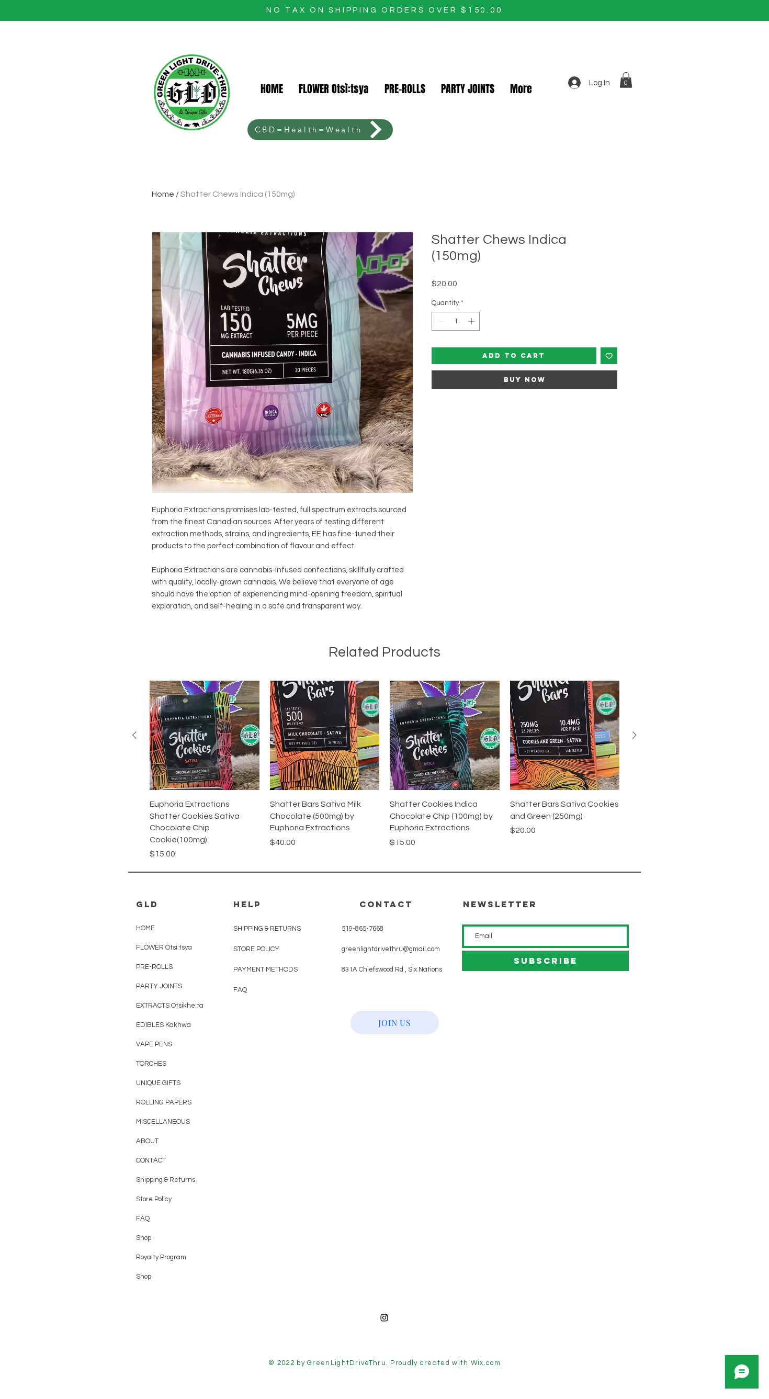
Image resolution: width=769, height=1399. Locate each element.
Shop (143, 1238)
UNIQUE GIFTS (158, 1083)
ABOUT (147, 1141)
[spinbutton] (456, 321)
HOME (145, 928)
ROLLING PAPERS (162, 1102)
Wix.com (486, 1363)
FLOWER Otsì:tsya (162, 947)
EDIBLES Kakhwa (162, 1025)
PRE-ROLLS (154, 967)
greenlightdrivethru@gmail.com (391, 949)
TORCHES (151, 1063)
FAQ (143, 1218)
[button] (625, 80)
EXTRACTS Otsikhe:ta (162, 1005)
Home (163, 194)
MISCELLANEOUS (162, 1121)
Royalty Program (161, 1257)
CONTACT (151, 1160)
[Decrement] (439, 321)
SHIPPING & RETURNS (267, 928)
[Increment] (472, 321)
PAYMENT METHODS (265, 969)
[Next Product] (634, 735)
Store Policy (154, 1199)
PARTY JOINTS (159, 986)
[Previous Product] (134, 735)
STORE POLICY (257, 949)
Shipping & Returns (162, 1179)
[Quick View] (204, 736)
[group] (384, 770)
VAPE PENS (154, 1044)
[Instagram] (384, 1318)
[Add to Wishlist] (609, 356)
